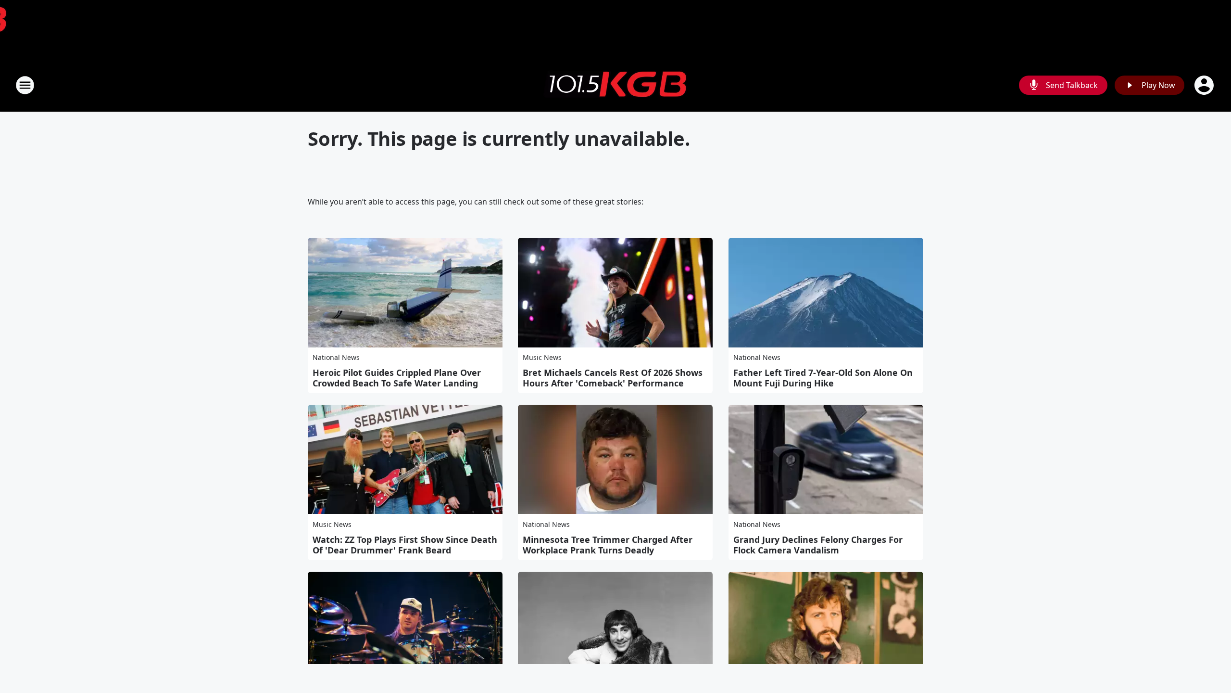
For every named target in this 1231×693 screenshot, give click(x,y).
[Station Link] (615, 85)
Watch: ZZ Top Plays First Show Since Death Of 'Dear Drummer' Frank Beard (405, 544)
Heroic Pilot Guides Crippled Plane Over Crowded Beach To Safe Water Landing (397, 377)
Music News (542, 357)
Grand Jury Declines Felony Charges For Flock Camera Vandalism (818, 544)
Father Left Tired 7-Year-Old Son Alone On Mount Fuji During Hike (823, 377)
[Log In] (1205, 85)
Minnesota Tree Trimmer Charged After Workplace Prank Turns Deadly (607, 544)
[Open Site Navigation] (25, 85)
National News (336, 357)
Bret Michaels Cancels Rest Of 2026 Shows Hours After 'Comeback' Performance (613, 377)
